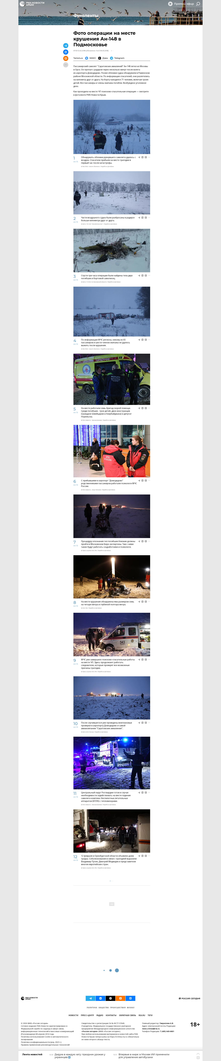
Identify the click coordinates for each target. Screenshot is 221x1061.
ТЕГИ (150, 1015)
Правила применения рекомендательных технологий (45, 1045)
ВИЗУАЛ (130, 1007)
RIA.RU (142, 1015)
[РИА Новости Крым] (32, 4)
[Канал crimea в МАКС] (130, 998)
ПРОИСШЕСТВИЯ (118, 1007)
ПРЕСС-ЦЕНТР (87, 1015)
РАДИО (99, 1015)
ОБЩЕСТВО (103, 1007)
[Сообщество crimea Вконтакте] (100, 998)
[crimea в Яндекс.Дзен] (110, 998)
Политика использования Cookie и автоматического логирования (44, 1038)
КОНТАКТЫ (111, 1015)
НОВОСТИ (73, 1015)
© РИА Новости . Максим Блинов (91, 420)
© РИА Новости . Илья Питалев (91, 490)
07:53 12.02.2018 (79, 51)
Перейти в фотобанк (107, 166)
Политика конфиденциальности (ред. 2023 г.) (41, 1042)
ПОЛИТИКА (92, 1007)
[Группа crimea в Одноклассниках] (120, 998)
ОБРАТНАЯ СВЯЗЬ (127, 1015)
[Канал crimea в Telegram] (90, 998)
